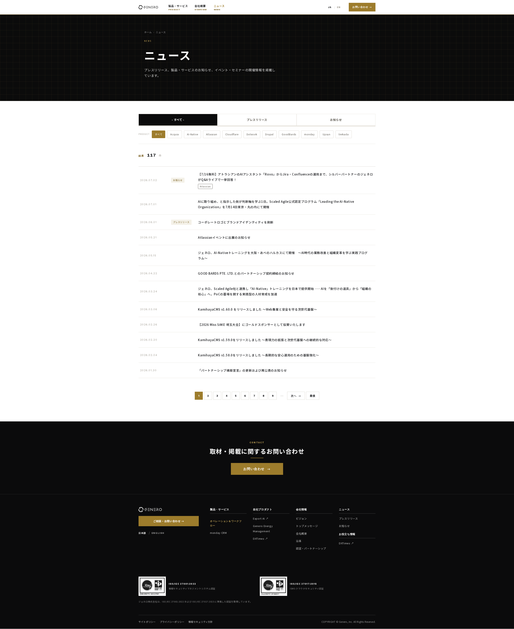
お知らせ (336, 120)
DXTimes (258, 538)
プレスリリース (257, 120)
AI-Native (192, 134)
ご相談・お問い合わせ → (168, 521)
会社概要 (301, 533)
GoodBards (289, 134)
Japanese (330, 7)
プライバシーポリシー (172, 621)
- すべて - (178, 120)
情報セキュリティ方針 (200, 621)
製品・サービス (219, 509)
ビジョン (301, 518)
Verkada (344, 134)
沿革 (298, 541)
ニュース (344, 509)
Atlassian (211, 134)
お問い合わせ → (362, 7)
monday (309, 134)
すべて (158, 134)
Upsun (326, 134)
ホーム (148, 32)
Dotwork (252, 134)
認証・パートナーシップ (311, 548)
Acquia (174, 134)
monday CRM (218, 533)
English (339, 7)
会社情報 (301, 509)
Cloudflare (232, 134)
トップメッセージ (307, 526)
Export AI (259, 518)
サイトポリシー (147, 621)
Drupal (269, 134)
